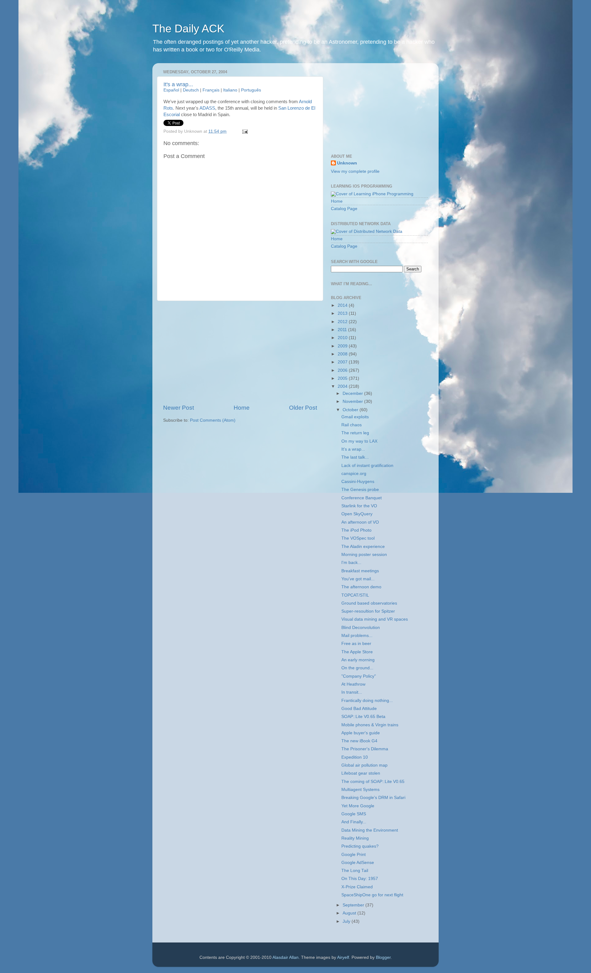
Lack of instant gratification (367, 465)
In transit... (351, 692)
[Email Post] (244, 131)
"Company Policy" (358, 676)
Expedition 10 (354, 757)
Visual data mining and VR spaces (374, 619)
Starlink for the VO (359, 506)
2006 (343, 370)
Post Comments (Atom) (212, 420)
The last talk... (355, 457)
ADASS (207, 108)
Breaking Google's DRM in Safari (373, 797)
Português (251, 90)
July (347, 921)
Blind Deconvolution (360, 627)
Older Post (303, 407)
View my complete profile (355, 171)
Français (211, 90)
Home (242, 407)
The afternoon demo (361, 587)
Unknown (347, 163)
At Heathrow (353, 684)
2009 (343, 346)
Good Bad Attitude (359, 708)
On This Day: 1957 (359, 878)
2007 (343, 362)
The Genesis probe (360, 489)
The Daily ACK (188, 28)
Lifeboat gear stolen (360, 773)
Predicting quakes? (360, 846)
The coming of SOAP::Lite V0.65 (372, 781)
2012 (343, 321)
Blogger (383, 957)
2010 (343, 337)
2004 (343, 386)
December (353, 393)
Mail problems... (356, 635)
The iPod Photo (356, 530)
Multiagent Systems (360, 789)
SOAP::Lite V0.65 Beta (363, 716)
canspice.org (353, 473)
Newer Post (178, 407)
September (354, 905)
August (350, 913)
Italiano (230, 90)
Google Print (353, 854)
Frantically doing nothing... (367, 700)
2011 (343, 329)
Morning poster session (364, 554)
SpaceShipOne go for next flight (372, 895)
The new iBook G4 (359, 741)
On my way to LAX (359, 441)
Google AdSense (357, 862)
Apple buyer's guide (360, 733)
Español (171, 90)
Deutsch (191, 90)
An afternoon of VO (360, 522)
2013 (343, 313)
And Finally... (353, 822)
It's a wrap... (178, 84)
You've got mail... (358, 579)
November (353, 401)
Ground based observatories (369, 603)
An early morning (358, 660)
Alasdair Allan (285, 957)
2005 (343, 378)
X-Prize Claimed (357, 887)
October (351, 409)
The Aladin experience (363, 546)
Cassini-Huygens (357, 481)
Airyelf (343, 957)
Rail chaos (351, 425)
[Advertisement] (240, 352)
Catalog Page (344, 208)
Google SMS (353, 814)
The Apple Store (357, 652)
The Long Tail (354, 870)
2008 (343, 354)
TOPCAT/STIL (355, 595)
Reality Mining (355, 838)
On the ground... (357, 668)
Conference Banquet (361, 498)
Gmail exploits (355, 417)
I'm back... (351, 562)
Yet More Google (357, 806)
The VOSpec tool (358, 538)
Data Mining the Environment (369, 830)
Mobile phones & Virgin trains (369, 725)
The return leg (355, 433)
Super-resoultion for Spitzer (368, 611)
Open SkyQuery (356, 514)
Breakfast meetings (360, 571)
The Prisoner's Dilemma (364, 749)
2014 (343, 305)
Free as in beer (356, 643)
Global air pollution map (364, 765)
